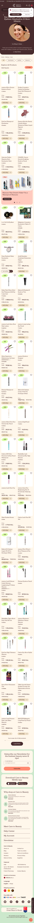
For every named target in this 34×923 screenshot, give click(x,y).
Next (30, 187)
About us (6, 848)
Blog (5, 851)
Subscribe (17, 769)
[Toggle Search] (5, 5)
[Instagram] (5, 902)
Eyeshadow (11, 60)
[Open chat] (31, 920)
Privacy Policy (21, 855)
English (6, 884)
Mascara (27, 60)
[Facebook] (11, 902)
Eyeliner (19, 60)
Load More (17, 744)
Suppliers (20, 858)
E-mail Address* (9, 761)
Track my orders (21, 851)
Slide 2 (19, 202)
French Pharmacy (9, 871)
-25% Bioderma (21, 864)
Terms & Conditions (22, 853)
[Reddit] (23, 902)
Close (31, 10)
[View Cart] (29, 5)
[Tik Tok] (17, 902)
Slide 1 (17, 202)
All (3, 60)
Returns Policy (8, 858)
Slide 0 (14, 202)
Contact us (20, 848)
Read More (18, 52)
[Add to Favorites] (15, 72)
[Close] (32, 899)
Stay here (27, 14)
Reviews (6, 855)
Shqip (11, 884)
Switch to (15, 14)
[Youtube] (29, 902)
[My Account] (27, 5)
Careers (6, 853)
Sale (5, 864)
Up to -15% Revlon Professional (9, 867)
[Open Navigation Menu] (2, 5)
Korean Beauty (21, 871)
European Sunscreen (23, 867)
